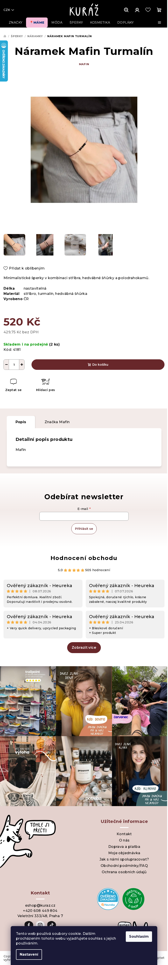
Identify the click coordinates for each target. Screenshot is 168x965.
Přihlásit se (84, 529)
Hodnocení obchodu (84, 558)
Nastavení (29, 954)
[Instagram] (40, 925)
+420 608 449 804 (40, 911)
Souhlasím (139, 936)
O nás (124, 840)
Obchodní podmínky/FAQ (124, 866)
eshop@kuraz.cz (40, 905)
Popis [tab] (21, 422)
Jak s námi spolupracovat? (124, 859)
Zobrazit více (84, 647)
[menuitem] (15, 22)
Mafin (84, 64)
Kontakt (124, 834)
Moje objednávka (124, 853)
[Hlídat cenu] (45, 386)
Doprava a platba (124, 847)
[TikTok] (51, 925)
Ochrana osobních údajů (124, 872)
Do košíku (100, 365)
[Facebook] (28, 925)
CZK (7, 10)
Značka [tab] (57, 422)
